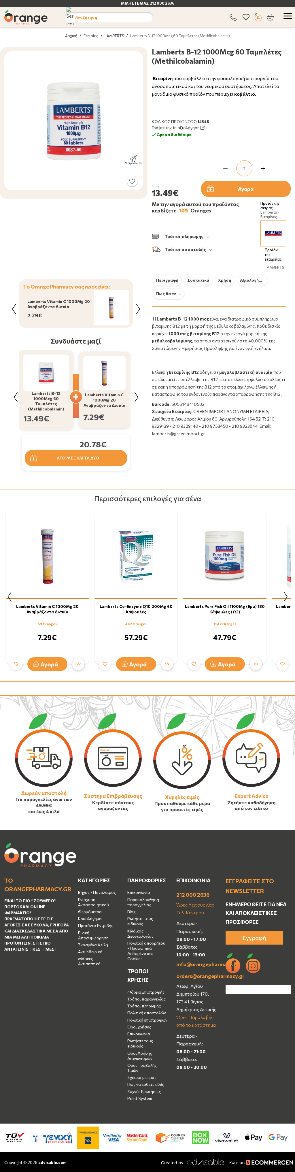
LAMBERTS (114, 35)
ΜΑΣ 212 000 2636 (157, 3)
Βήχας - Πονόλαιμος (97, 892)
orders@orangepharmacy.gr (196, 976)
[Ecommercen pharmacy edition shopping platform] (257, 1162)
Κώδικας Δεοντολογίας (140, 933)
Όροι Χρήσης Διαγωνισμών (139, 1056)
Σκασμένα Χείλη (93, 944)
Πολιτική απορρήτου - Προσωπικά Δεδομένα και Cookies (146, 951)
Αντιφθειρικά (90, 951)
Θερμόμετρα (90, 911)
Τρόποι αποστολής (185, 249)
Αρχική (71, 35)
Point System (139, 1098)
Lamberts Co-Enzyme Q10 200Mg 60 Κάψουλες (136, 609)
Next (138, 309)
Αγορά (246, 189)
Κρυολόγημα (90, 918)
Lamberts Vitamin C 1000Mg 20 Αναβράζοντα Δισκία (47, 609)
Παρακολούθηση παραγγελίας (143, 902)
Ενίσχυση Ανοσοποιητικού (93, 902)
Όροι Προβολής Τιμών (142, 1068)
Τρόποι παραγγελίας (146, 998)
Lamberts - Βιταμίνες (269, 214)
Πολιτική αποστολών (146, 1012)
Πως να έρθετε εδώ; (145, 1084)
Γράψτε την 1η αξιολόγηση (176, 127)
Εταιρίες (91, 35)
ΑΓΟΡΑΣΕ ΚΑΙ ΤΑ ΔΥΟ (78, 457)
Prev (14, 309)
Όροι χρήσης (139, 1026)
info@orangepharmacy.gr (196, 964)
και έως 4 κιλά (44, 811)
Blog (131, 911)
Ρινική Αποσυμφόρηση (93, 935)
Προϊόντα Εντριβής (95, 925)
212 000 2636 (192, 895)
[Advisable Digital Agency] (192, 1162)
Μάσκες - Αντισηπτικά (89, 961)
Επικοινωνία (138, 892)
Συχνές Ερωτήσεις (144, 1091)
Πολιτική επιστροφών (147, 1020)
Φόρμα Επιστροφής (145, 992)
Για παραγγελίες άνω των (44, 799)
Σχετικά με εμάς (141, 1077)
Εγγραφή (254, 937)
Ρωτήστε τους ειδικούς (140, 921)
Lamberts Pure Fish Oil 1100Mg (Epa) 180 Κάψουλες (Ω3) (225, 609)
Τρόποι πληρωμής (184, 236)
